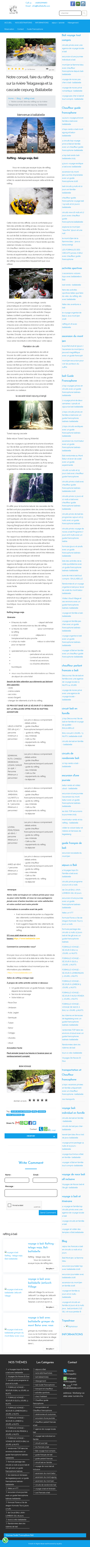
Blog (19, 98)
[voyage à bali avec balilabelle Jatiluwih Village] (14, 1292)
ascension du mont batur (45, 1473)
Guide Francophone (35, 29)
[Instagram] (83, 5)
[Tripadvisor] (78, 5)
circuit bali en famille (43, 1462)
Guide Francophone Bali (23, 1535)
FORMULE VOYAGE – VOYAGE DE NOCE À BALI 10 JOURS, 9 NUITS (17, 1441)
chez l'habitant (41, 1396)
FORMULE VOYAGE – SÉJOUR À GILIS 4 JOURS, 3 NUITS (17, 1400)
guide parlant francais (44, 1459)
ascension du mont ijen (44, 1481)
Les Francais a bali (42, 1493)
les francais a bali (42, 1447)
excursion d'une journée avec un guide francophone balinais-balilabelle (17, 1495)
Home (11, 98)
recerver (31, 1136)
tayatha (59, 1544)
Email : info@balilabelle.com (38, 6)
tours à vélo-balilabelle (16, 1520)
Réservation (9, 29)
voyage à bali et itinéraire (45, 1489)
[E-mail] (52, 1130)
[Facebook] (72, 5)
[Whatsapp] (45, 1130)
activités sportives (42, 1393)
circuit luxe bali (41, 1443)
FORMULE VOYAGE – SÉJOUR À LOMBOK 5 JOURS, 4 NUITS (15, 1421)
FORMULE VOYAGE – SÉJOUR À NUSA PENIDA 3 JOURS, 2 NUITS (17, 1431)
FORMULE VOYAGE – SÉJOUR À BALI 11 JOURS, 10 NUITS (17, 1390)
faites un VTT (12, 1488)
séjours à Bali (40, 1369)
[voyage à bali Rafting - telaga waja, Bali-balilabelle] (14, 1255)
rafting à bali (29, 98)
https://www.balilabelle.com (20, 973)
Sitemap (9, 1535)
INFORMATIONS (42, 23)
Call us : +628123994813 (36, 3)
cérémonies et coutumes (45, 1414)
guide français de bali (43, 1455)
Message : (9, 1186)
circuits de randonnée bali (45, 1485)
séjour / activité (58, 23)
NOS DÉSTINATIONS (23, 23)
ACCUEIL (8, 23)
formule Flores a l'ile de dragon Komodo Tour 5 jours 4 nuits (17, 1505)
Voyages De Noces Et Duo (18, 1376)
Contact (20, 29)
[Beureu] (41, 1130)
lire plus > (50, 1268)
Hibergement (73, 23)
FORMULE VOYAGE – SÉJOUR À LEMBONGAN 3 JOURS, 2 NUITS (16, 1411)
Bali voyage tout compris (45, 1451)
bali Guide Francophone (45, 1385)
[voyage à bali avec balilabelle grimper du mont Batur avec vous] (14, 1333)
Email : (36, 1175)
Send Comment (48, 1212)
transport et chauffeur (44, 1389)
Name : (8, 1175)
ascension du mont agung (45, 1477)
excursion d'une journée (45, 1418)
